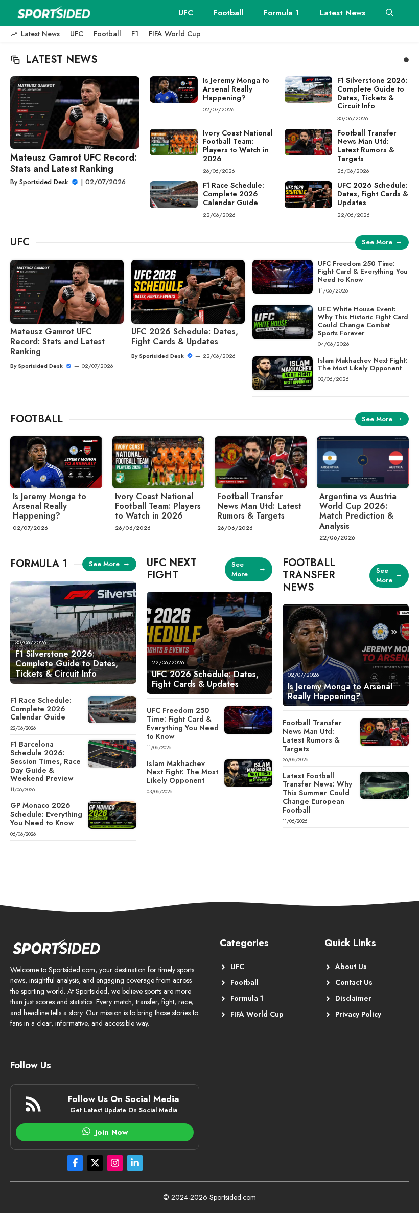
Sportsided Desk (43, 182)
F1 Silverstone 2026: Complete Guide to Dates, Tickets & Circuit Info (372, 93)
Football (228, 12)
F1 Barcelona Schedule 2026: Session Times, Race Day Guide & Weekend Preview (45, 761)
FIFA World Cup (175, 34)
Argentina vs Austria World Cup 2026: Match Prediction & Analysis (358, 511)
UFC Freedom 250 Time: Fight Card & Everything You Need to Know (363, 271)
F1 (134, 34)
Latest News (342, 12)
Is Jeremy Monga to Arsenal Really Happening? (236, 89)
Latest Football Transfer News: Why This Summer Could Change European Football (317, 793)
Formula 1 (281, 12)
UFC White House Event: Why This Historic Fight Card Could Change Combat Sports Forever (363, 321)
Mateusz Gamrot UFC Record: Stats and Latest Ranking (73, 163)
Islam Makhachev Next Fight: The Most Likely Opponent (363, 364)
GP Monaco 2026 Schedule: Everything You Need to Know (46, 814)
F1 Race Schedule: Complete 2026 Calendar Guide (233, 194)
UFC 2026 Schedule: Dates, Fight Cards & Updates (372, 194)
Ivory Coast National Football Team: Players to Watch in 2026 (238, 146)
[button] (390, 13)
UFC (185, 12)
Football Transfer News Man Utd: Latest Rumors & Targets (367, 146)
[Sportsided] (53, 13)
